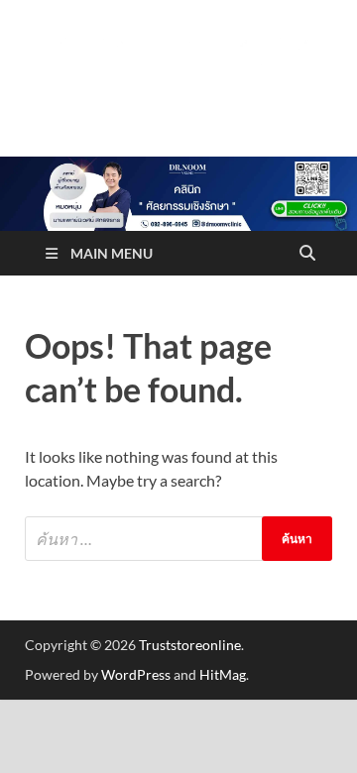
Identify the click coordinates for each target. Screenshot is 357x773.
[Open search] (307, 253)
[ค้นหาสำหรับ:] (178, 538)
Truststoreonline (190, 644)
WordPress (136, 674)
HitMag (222, 674)
